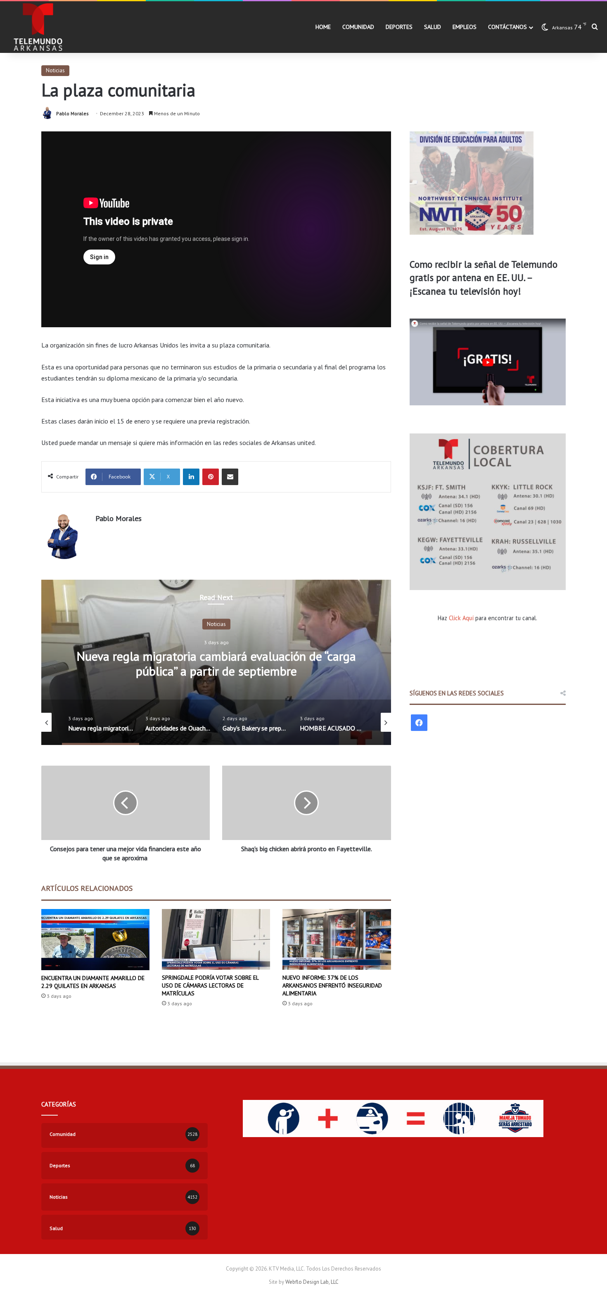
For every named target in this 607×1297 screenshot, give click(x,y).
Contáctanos (507, 27)
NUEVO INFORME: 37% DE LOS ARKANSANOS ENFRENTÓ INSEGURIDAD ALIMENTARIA (332, 985)
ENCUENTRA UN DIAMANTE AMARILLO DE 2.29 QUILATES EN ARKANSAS (93, 982)
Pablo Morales (72, 113)
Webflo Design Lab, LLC (312, 1281)
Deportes (399, 27)
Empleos (465, 27)
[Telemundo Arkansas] (37, 27)
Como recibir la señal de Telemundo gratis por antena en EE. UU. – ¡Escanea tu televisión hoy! (483, 277)
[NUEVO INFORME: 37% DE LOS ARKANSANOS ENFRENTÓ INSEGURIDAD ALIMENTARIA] (336, 939)
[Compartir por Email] (230, 477)
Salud (432, 27)
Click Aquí (461, 618)
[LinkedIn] (191, 477)
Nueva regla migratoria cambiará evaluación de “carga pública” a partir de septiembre (216, 662)
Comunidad (358, 27)
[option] (216, 662)
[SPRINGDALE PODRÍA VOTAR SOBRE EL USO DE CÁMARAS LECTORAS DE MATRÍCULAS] (216, 939)
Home (323, 27)
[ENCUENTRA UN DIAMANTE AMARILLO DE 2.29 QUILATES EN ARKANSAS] (95, 939)
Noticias (55, 70)
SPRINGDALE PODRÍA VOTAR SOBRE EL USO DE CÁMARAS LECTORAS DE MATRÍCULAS (210, 985)
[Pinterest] (210, 477)
